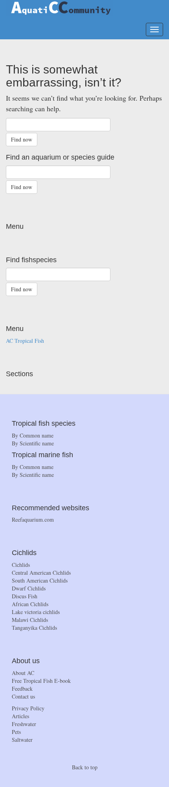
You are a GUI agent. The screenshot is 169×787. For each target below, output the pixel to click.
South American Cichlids (40, 580)
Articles (20, 716)
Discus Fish (24, 596)
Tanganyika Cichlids (34, 627)
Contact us (23, 696)
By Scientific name (33, 443)
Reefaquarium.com (33, 519)
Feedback (22, 688)
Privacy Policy (28, 708)
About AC (23, 673)
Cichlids (21, 564)
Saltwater (22, 739)
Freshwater (24, 724)
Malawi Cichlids (30, 619)
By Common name (32, 435)
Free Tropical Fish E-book (41, 680)
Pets (16, 732)
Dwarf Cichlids (29, 588)
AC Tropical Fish (25, 340)
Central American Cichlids (41, 572)
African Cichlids (30, 604)
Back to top (84, 767)
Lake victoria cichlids (36, 612)
